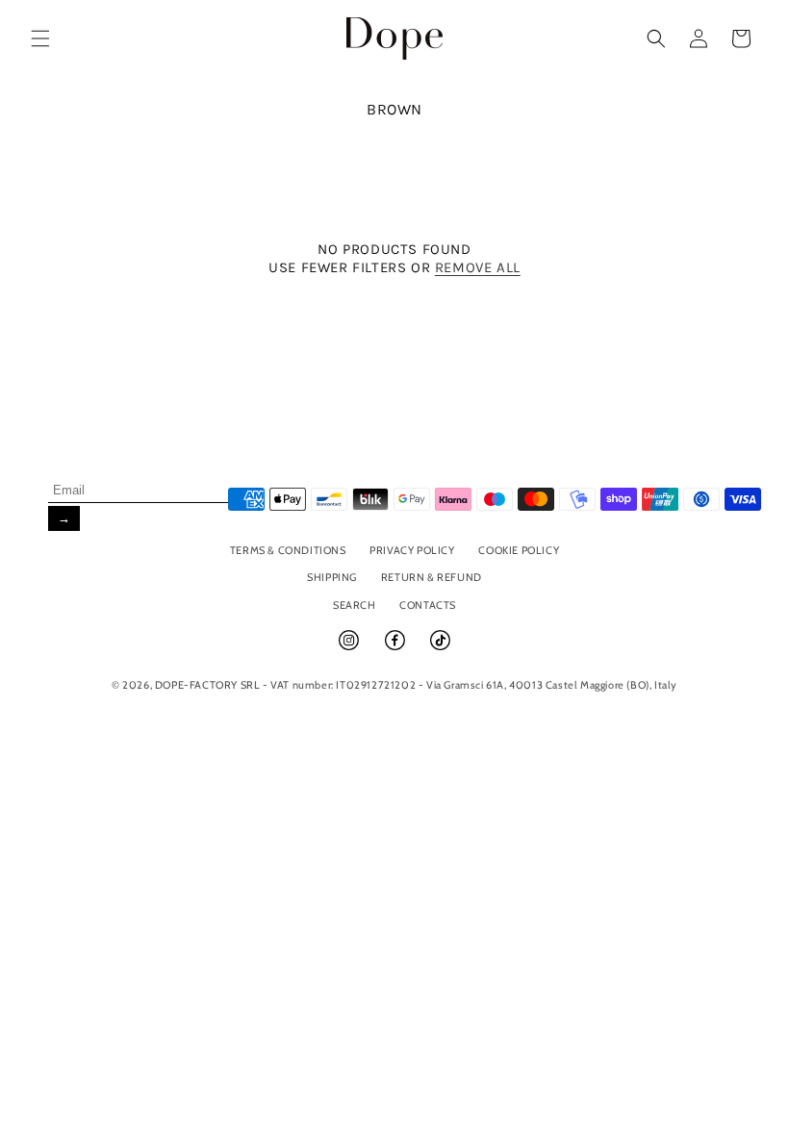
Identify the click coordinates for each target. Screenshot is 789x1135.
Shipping (332, 577)
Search (354, 605)
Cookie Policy (518, 550)
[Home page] (395, 38)
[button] (40, 38)
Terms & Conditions (288, 550)
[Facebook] (396, 648)
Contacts (427, 605)
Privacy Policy (411, 550)
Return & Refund (431, 577)
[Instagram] (350, 648)
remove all (478, 267)
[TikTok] (440, 648)
